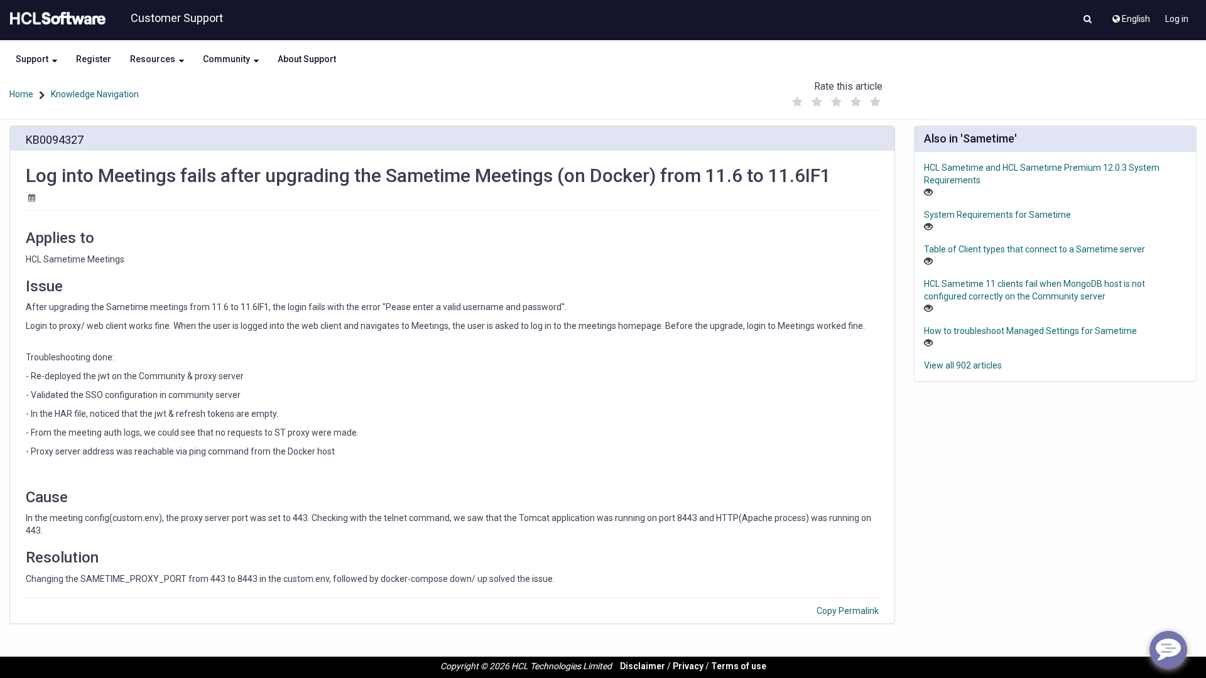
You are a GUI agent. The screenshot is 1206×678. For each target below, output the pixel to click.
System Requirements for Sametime (997, 215)
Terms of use (738, 666)
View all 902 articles (963, 365)
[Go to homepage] (55, 19)
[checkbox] (797, 102)
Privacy (688, 666)
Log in (1176, 19)
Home (21, 94)
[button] (1087, 20)
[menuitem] (1130, 15)
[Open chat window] (1168, 650)
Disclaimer (642, 666)
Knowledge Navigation (95, 94)
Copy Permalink (848, 611)
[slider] (836, 99)
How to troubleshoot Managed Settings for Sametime (1030, 331)
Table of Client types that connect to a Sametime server (1034, 249)
